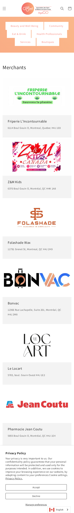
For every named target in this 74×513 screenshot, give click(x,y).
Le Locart (15, 368)
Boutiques (48, 42)
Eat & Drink (19, 34)
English (60, 509)
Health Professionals (49, 34)
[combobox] (59, 509)
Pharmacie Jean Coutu (25, 429)
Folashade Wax (19, 242)
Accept (36, 487)
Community (56, 26)
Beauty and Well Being (24, 26)
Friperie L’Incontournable (27, 121)
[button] (4, 8)
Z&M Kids (15, 182)
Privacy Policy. (14, 478)
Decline (36, 496)
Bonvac (13, 303)
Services (25, 42)
